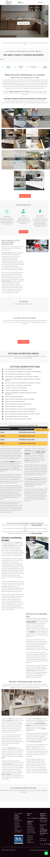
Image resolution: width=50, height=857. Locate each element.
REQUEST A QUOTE (41, 430)
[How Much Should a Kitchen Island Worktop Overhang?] (9, 430)
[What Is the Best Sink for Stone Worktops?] (25, 430)
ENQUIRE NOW (25, 215)
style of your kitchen (36, 640)
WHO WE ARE (25, 251)
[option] (5, 328)
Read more (6, 418)
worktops (14, 564)
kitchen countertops (23, 97)
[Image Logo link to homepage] (8, 2)
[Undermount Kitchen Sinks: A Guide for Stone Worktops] (25, 390)
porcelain (34, 854)
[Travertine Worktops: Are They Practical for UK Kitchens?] (40, 390)
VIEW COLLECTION (25, 23)
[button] (25, 471)
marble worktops (30, 555)
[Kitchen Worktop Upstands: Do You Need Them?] (9, 390)
